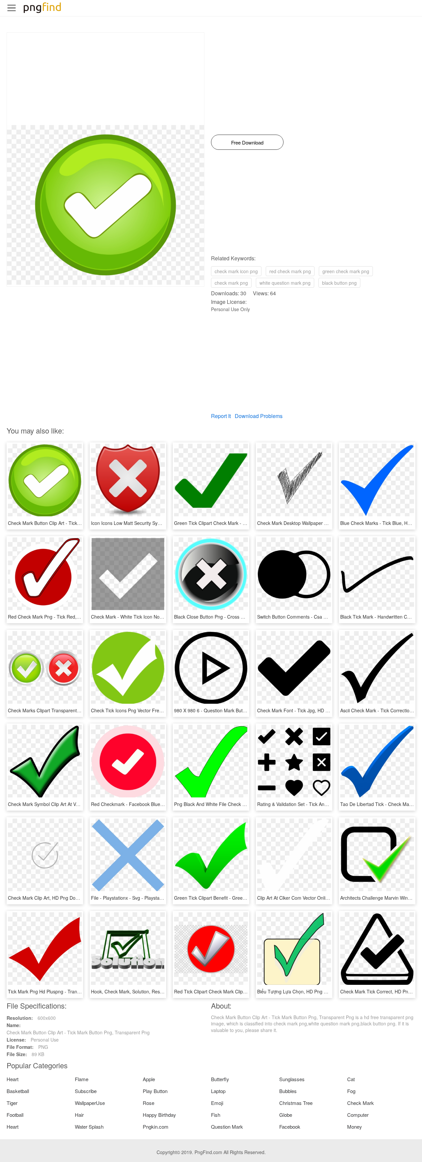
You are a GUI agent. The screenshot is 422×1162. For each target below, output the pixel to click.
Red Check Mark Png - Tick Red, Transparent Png (60, 616)
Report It (221, 416)
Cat (351, 1079)
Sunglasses (292, 1079)
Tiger (12, 1102)
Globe (285, 1114)
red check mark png (290, 271)
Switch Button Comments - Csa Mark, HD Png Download (316, 616)
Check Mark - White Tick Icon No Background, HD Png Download (159, 616)
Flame (81, 1079)
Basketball (18, 1090)
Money (354, 1126)
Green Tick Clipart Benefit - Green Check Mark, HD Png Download (243, 897)
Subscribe (86, 1090)
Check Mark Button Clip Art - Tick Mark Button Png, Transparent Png (79, 523)
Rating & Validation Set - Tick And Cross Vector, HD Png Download (326, 804)
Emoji (217, 1102)
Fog (351, 1090)
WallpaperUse (90, 1102)
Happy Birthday (159, 1114)
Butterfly (220, 1079)
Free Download (247, 142)
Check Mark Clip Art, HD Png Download (49, 897)
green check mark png (345, 271)
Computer (358, 1114)
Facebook (289, 1126)
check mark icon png (236, 271)
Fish (215, 1114)
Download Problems (259, 416)
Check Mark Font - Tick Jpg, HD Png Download (306, 710)
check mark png (231, 282)
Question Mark (227, 1126)
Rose (148, 1102)
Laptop (218, 1090)
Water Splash (89, 1126)
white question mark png (285, 282)
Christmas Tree (296, 1102)
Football (15, 1114)
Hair (79, 1114)
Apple (149, 1079)
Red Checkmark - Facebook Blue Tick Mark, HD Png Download (157, 804)
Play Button (155, 1090)
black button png (339, 282)
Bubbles (288, 1090)
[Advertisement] (105, 79)
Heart (12, 1079)
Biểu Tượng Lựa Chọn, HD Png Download (301, 991)
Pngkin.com (155, 1126)
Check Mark (360, 1102)
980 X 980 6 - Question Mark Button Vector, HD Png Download (239, 710)
